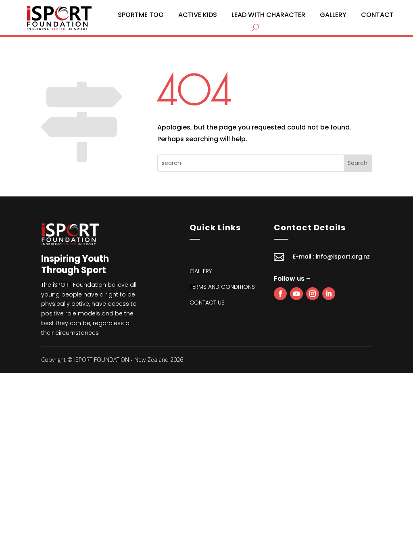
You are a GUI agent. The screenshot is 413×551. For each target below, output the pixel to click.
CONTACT (377, 14)
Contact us (207, 302)
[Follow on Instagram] (312, 293)
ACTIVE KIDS (197, 14)
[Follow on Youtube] (296, 293)
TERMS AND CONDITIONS (222, 287)
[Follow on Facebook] (280, 293)
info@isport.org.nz (343, 257)
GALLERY (333, 14)
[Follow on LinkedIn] (328, 293)
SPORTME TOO (141, 14)
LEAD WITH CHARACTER (268, 14)
